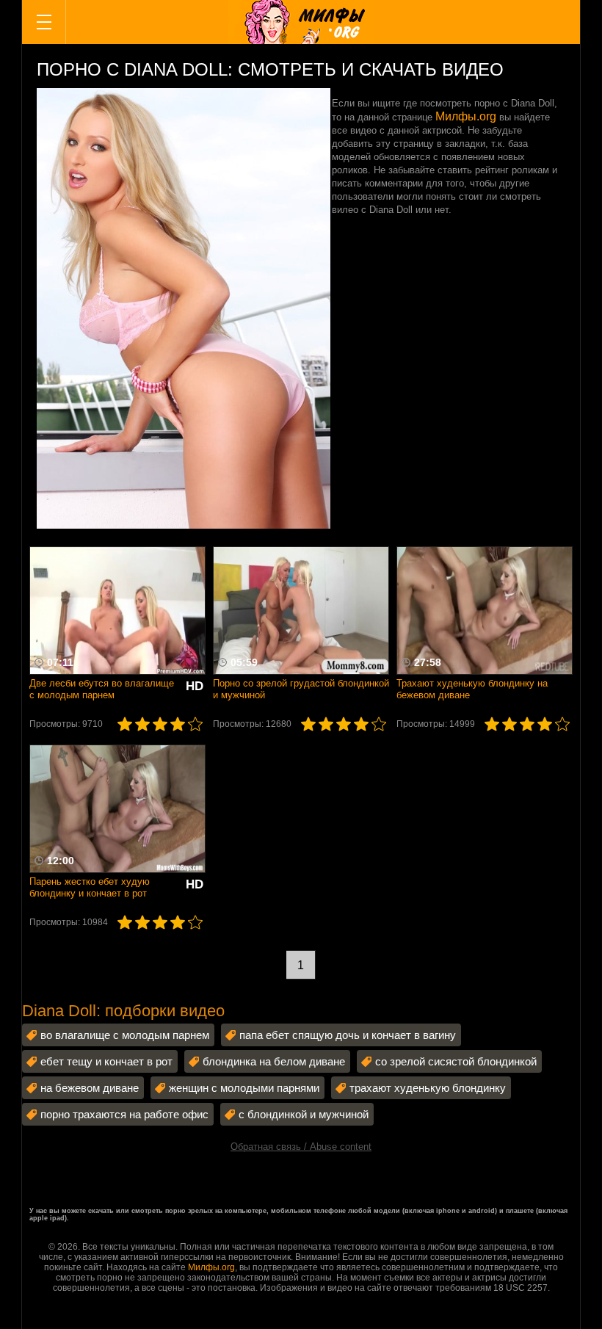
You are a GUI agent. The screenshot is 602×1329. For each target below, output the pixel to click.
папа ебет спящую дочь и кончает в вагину (347, 1035)
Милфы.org (465, 116)
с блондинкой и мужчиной (304, 1114)
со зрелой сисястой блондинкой (456, 1061)
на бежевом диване (89, 1088)
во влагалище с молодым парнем (124, 1035)
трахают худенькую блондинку (427, 1088)
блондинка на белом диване (274, 1061)
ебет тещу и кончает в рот (106, 1061)
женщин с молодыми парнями (244, 1088)
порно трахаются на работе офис (124, 1114)
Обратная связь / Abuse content (301, 1146)
